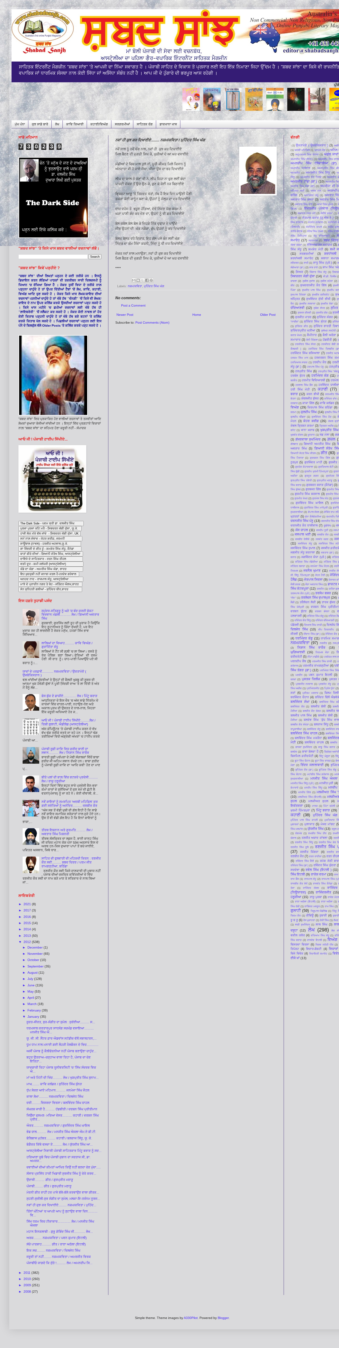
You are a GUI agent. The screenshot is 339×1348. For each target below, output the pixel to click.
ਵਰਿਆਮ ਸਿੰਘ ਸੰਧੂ (320, 935)
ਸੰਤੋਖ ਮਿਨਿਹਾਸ (298, 235)
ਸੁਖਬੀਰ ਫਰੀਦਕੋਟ (321, 294)
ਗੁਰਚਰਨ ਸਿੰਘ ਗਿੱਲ (320, 457)
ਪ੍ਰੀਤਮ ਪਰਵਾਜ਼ (310, 693)
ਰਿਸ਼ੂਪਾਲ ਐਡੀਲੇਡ (319, 911)
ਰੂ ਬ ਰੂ (294, 920)
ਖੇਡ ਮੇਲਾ (324, 434)
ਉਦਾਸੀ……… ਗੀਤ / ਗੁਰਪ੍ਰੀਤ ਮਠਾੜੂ (50, 1180)
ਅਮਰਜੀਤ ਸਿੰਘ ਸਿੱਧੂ (318, 172)
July (30, 979)
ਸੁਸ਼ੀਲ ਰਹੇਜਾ (327, 281)
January (33, 1016)
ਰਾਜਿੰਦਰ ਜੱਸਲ (311, 888)
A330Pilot (191, 1318)
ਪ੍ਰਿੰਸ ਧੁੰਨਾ (329, 688)
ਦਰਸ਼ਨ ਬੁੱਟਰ (298, 611)
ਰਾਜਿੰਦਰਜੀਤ (323, 892)
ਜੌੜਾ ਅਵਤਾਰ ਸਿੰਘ (314, 584)
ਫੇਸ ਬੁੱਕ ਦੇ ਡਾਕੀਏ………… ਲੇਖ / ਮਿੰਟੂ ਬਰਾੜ (69, 696)
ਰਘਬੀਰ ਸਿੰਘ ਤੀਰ (317, 833)
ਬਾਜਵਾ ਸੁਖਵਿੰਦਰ (303, 747)
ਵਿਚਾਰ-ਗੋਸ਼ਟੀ (313, 949)
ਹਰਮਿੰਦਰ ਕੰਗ (320, 375)
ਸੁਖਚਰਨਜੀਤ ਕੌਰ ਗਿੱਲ (313, 285)
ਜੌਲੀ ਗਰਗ (295, 584)
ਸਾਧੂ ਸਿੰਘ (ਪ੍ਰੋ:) (322, 262)
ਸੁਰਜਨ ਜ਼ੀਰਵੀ (304, 312)
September (36, 966)
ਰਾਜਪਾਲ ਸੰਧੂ (310, 879)
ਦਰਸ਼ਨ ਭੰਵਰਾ (322, 611)
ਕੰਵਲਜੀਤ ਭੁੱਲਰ (310, 398)
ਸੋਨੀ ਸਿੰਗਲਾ (312, 339)
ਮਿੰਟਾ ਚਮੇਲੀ (329, 805)
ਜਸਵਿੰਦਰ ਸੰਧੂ (305, 543)
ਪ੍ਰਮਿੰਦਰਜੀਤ (312, 688)
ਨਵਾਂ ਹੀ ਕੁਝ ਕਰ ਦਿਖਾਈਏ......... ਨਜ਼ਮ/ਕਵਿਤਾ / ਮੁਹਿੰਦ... (61, 1205)
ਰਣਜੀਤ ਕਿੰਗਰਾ (309, 852)
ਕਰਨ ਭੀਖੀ (312, 394)
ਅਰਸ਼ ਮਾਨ (316, 190)
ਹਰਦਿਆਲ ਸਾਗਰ (299, 362)
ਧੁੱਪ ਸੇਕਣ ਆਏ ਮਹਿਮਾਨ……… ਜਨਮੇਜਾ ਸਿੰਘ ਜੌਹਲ (58, 1090)
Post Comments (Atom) (152, 322)
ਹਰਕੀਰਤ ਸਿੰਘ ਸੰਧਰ (305, 344)
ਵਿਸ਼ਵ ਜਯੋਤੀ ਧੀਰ (324, 944)
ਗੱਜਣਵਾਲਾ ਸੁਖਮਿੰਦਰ (308, 439)
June (31, 985)
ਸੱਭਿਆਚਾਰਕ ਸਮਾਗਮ (319, 244)
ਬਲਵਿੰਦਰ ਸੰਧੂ (314, 729)
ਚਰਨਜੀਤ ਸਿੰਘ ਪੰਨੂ (302, 521)
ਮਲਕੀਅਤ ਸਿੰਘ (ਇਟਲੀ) (310, 796)
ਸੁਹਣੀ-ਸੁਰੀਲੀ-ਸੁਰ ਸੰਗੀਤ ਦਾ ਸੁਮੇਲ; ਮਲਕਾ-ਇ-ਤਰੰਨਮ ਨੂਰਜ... (63, 1198)
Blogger (223, 1318)
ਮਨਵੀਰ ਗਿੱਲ (304, 792)
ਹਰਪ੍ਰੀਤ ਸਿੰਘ (303, 371)
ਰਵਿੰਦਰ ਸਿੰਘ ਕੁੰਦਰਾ (324, 865)
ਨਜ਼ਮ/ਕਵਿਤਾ (135, 286)
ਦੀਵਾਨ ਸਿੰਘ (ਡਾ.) (312, 634)
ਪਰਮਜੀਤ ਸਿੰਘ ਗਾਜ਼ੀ (322, 661)
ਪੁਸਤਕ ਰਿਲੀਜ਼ (311, 679)
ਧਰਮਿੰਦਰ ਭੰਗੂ (304, 638)
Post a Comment (133, 305)
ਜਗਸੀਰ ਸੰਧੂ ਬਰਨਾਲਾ (303, 552)
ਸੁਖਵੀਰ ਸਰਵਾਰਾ (307, 303)
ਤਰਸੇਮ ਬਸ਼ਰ (323, 593)
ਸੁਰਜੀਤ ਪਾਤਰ (303, 317)
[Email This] (133, 280)
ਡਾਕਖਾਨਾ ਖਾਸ (168, 124)
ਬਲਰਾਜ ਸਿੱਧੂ (321, 724)
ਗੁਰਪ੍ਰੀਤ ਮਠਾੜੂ (324, 480)
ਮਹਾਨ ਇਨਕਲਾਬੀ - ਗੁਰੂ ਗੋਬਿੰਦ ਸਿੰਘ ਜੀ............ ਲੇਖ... (60, 1231)
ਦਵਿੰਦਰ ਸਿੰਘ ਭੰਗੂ (315, 616)
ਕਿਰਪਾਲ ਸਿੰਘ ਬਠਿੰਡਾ (320, 407)
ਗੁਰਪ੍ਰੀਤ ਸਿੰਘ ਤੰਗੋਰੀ (301, 480)
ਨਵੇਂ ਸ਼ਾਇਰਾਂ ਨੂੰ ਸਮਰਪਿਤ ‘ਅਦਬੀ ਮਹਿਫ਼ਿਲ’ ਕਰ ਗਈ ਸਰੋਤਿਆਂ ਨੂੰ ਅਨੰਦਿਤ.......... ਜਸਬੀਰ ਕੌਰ (70, 803)
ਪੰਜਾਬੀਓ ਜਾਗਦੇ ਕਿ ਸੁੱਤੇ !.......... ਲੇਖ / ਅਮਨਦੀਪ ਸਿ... (59, 1263)
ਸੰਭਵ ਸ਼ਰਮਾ (296, 244)
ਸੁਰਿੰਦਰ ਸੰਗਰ (325, 317)
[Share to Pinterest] (151, 280)
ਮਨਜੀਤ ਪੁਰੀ (326, 783)
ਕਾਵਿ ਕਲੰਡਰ (327, 403)
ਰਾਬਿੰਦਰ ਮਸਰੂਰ (312, 906)
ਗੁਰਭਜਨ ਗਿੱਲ (313, 489)
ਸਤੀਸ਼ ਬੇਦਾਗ (297, 231)
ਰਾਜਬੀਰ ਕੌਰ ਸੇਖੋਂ (299, 883)
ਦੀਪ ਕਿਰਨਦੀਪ (326, 629)
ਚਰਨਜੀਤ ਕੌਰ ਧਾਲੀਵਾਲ (304, 525)
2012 (28, 942)
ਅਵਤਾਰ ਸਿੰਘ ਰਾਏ (303, 204)
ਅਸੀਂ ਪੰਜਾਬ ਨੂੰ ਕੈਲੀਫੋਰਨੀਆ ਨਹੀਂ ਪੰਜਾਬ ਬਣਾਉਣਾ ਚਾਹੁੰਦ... (61, 1051)
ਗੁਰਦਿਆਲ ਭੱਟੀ (325, 466)
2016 (28, 917)
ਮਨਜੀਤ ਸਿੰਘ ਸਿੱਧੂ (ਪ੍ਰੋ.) (302, 783)
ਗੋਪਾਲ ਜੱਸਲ (313, 512)
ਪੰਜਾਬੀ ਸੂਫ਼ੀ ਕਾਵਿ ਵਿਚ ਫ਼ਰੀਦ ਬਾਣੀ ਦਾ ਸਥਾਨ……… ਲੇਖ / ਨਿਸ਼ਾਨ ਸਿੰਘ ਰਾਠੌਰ (65, 751)
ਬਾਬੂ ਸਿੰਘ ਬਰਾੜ (326, 747)
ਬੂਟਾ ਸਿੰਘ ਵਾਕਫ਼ (323, 760)
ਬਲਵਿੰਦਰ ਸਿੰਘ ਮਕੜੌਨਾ (308, 738)
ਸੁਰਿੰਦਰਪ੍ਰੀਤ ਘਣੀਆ (303, 330)
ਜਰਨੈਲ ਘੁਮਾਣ (312, 570)
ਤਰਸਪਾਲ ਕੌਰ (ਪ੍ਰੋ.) (300, 593)
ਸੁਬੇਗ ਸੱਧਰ (319, 308)
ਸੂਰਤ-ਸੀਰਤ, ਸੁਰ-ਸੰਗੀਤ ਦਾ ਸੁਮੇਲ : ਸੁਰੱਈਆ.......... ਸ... (61, 1022)
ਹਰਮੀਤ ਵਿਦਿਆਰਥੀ (313, 380)
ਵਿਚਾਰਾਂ (333, 949)
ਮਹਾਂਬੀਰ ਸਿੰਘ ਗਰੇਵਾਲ (318, 774)
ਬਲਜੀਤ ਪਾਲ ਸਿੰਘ (301, 715)
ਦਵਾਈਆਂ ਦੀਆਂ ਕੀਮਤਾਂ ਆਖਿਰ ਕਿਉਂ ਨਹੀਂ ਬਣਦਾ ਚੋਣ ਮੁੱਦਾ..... (64, 1167)
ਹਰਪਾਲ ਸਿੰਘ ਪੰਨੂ (315, 366)
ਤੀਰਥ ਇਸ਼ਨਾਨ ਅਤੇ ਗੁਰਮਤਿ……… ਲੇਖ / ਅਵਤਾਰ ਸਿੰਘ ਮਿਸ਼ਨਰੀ (67, 832)
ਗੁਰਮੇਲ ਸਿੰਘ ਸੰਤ (320, 498)
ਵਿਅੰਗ (332, 939)
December (35, 947)
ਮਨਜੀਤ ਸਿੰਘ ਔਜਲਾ (324, 778)
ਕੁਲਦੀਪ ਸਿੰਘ (309, 412)
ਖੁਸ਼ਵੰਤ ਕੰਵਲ (297, 434)
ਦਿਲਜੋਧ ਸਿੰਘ (299, 629)
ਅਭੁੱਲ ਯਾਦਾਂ (331, 154)
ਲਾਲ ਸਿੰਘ (321, 924)
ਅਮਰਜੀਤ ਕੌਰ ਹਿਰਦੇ (310, 177)
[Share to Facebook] (147, 280)
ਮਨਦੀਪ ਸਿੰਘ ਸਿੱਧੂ (313, 787)
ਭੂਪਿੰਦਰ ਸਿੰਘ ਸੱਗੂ (327, 769)
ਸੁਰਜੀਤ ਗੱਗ (322, 312)
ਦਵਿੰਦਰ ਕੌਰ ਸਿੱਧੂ (302, 620)
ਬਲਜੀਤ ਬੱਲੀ (318, 706)
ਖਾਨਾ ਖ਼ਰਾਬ (307, 430)
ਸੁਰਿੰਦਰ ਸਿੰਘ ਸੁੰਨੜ (315, 321)
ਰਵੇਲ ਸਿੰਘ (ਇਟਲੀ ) (318, 870)
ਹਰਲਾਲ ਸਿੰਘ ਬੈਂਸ (304, 385)
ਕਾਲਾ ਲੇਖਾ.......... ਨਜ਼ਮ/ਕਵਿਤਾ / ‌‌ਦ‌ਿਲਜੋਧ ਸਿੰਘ (55, 1096)
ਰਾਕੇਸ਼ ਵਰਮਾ (318, 874)
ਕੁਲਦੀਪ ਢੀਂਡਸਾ (298, 416)
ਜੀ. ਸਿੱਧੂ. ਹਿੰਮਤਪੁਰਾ (300, 575)
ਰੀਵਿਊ (310, 915)
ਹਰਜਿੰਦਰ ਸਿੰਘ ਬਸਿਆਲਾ (305, 353)
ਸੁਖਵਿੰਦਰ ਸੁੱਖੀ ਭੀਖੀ (318, 299)
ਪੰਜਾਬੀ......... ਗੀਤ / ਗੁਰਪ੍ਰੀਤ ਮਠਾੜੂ (49, 1186)
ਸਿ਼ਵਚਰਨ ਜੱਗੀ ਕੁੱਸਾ (303, 276)
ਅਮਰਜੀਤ (295, 172)
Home (196, 314)
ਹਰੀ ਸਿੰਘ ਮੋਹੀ (300, 389)
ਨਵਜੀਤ (323, 643)
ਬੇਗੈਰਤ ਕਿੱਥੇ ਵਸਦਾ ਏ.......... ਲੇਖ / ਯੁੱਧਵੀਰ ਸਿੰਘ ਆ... (60, 1144)
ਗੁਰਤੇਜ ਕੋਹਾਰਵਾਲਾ (304, 466)
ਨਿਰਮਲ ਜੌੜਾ (322, 652)
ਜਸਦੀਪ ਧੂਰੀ (322, 530)
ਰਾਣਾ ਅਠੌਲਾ (327, 901)
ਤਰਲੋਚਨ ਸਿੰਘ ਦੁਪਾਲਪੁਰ (315, 597)
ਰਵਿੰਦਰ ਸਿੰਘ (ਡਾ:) (300, 865)
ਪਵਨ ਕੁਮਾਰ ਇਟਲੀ (320, 675)
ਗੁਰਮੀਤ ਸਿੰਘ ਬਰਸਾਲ (307, 494)
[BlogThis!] (138, 280)
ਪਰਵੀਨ (299, 675)
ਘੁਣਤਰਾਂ (295, 516)
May (31, 991)
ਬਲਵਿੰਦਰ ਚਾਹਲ (314, 742)
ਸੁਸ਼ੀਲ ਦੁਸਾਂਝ (309, 281)
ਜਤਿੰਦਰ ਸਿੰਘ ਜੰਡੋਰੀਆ (306, 561)
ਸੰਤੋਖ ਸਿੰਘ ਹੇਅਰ (315, 231)
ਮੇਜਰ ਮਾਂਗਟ (328, 824)
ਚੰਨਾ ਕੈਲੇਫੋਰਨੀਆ (313, 516)
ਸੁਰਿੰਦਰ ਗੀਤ (301, 326)
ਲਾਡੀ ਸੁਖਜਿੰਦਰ (302, 924)
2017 (28, 910)
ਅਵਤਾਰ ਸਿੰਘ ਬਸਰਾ (302, 199)
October (33, 960)
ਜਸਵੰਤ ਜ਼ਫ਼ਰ (322, 539)
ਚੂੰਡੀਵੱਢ (327, 525)
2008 (28, 1291)
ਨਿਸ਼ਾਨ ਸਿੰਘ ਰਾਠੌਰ (311, 647)
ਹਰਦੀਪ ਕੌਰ (319, 362)
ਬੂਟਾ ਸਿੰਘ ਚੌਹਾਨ (302, 760)
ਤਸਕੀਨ (320, 588)
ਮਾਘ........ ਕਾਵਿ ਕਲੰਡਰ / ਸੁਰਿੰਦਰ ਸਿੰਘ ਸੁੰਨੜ (54, 1084)
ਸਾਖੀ (306, 262)
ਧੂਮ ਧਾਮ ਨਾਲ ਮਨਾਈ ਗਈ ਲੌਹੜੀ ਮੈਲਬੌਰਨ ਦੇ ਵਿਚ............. (62, 1044)
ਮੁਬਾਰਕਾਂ (295, 824)
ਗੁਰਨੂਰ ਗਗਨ (312, 475)
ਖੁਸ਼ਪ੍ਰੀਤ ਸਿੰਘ (329, 430)
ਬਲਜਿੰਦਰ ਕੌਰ (298, 706)
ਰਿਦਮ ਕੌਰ (296, 915)
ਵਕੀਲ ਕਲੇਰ (298, 935)
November (35, 953)
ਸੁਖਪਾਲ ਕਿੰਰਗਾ (298, 294)
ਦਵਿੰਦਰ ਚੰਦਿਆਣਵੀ (324, 620)
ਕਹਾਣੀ (323, 389)
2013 (28, 935)
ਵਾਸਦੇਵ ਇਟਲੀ (314, 940)
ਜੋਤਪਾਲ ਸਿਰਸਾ (313, 579)
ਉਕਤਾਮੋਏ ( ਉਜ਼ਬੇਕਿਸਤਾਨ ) (312, 145)
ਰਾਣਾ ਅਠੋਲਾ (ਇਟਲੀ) (305, 901)
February (34, 1010)
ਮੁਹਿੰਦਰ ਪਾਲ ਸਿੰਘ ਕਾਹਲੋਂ (304, 820)
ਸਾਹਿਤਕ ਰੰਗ (145, 124)
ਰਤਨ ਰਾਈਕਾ (315, 856)
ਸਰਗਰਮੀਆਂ (122, 124)
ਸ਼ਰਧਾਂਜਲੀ (330, 253)
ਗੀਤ (324, 453)
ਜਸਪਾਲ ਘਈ (302, 534)
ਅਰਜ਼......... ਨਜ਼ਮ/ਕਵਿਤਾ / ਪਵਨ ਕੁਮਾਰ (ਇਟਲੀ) (57, 1238)
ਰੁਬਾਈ (323, 915)
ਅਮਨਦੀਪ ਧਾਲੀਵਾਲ (300, 168)
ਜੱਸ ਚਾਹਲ (301, 530)
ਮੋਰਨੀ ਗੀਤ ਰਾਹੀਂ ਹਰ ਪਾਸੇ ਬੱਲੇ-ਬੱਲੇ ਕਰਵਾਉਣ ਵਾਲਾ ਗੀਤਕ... (63, 1192)
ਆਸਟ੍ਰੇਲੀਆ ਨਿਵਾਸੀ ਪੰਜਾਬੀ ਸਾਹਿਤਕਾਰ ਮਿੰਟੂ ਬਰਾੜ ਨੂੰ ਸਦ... (64, 1151)
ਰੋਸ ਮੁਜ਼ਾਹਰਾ (309, 920)
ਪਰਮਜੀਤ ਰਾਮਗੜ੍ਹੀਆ (316, 665)
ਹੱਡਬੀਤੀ (327, 339)
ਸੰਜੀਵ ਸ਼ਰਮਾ (327, 213)
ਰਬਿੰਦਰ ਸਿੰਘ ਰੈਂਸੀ (305, 861)
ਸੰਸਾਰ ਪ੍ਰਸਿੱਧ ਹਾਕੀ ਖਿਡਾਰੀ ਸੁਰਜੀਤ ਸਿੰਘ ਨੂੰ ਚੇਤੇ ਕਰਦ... (61, 1173)
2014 (28, 929)
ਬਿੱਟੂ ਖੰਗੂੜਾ (324, 756)
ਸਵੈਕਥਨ (295, 262)
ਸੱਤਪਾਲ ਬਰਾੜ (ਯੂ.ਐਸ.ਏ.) (318, 217)
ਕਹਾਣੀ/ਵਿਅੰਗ (99, 124)
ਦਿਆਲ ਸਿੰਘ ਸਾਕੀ (313, 625)
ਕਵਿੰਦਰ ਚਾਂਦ (330, 398)
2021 (28, 904)
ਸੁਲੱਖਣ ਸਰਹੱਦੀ (328, 330)
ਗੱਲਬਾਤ (294, 444)
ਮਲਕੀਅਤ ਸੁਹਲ (318, 801)
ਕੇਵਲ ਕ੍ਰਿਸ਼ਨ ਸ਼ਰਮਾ (302, 425)
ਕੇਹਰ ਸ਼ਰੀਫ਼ (311, 421)
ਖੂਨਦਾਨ (311, 434)
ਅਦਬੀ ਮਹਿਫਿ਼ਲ (301, 150)
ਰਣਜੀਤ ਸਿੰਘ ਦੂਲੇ (300, 847)
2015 (28, 923)
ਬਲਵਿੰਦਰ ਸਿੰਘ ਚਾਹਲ (304, 733)
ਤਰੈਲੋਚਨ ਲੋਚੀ (308, 602)
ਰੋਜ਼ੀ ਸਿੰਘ (324, 920)
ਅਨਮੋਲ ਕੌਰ (319, 150)
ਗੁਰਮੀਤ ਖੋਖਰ (300, 498)
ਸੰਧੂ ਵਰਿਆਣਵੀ (322, 235)
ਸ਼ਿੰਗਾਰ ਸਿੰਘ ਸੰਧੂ (318, 272)
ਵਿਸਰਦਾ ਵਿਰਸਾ (300, 944)
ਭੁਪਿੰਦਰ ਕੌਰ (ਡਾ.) (304, 769)
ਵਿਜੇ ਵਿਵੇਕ (297, 953)
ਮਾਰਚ (315, 805)
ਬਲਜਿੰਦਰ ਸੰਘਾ (300, 702)
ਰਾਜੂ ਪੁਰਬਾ (316, 897)
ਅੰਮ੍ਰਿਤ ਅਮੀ (297, 190)
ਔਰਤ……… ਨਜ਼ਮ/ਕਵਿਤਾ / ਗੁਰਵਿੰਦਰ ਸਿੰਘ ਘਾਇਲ (58, 1125)
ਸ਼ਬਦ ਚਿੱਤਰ (331, 240)
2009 (28, 1285)
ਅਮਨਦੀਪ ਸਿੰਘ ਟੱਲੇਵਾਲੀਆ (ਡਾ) (314, 163)
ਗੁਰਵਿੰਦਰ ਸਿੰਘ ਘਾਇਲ (309, 503)
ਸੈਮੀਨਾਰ (312, 335)
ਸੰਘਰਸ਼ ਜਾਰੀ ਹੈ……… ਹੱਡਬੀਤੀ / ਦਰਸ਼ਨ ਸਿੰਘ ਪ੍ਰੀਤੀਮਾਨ (62, 1109)
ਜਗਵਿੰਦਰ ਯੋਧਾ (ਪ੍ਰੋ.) (313, 557)
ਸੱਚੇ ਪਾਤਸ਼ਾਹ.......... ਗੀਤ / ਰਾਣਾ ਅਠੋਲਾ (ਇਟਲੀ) (56, 1244)
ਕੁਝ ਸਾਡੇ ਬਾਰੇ (40, 124)
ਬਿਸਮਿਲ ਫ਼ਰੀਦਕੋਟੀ (302, 756)
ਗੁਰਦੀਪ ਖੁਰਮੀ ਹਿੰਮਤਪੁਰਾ (316, 471)
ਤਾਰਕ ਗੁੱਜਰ (328, 602)
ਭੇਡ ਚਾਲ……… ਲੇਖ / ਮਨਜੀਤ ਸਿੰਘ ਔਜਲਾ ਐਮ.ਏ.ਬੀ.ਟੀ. (61, 1132)
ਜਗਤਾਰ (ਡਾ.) (327, 552)
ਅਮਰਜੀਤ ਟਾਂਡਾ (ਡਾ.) (304, 181)
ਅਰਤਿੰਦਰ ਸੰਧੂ (311, 195)
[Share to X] (142, 280)
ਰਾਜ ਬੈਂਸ (295, 879)
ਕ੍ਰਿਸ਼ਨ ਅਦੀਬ (326, 425)
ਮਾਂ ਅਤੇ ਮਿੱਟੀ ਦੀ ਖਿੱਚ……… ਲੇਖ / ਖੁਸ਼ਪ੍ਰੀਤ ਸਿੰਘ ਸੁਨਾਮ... (63, 1077)
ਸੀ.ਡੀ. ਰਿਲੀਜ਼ (329, 276)
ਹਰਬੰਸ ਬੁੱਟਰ (298, 375)
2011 (27, 1272)
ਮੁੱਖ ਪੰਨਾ (20, 124)
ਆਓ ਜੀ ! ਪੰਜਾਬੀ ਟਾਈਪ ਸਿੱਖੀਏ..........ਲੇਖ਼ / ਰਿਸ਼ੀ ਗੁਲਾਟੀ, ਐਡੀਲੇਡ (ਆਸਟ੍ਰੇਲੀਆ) (68, 722)
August (33, 972)
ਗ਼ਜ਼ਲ (331, 439)
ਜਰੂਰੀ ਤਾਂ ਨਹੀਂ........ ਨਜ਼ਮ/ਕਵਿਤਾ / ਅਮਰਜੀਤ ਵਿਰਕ (59, 1257)
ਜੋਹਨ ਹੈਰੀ (320, 575)
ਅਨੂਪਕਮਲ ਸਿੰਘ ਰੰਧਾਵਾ (307, 154)
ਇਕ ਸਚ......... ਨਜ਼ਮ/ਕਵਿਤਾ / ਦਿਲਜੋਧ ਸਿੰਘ (53, 1250)
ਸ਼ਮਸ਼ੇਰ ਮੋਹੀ (315, 249)
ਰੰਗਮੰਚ (298, 833)
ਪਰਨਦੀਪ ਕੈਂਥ (298, 661)
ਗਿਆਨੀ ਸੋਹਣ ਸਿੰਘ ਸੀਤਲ (303, 453)
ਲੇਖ (57, 124)
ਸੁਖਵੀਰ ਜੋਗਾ (327, 303)
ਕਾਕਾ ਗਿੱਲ (308, 403)
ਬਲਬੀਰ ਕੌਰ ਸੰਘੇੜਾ (300, 724)
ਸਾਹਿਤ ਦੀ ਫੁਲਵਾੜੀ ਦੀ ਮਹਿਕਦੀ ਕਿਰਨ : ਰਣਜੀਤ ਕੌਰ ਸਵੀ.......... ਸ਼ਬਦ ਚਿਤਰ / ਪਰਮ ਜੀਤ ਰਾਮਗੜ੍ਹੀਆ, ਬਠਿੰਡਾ (71, 862)
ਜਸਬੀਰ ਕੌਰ (323, 534)
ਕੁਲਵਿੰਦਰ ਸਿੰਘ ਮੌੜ (321, 416)
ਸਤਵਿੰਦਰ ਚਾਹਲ (314, 226)
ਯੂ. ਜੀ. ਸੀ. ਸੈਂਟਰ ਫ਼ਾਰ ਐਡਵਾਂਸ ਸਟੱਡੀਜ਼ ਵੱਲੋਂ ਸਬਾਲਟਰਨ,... (62, 1038)
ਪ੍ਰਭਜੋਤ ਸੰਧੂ (324, 684)
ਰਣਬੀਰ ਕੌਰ (297, 856)
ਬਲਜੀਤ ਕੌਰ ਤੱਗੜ (312, 710)
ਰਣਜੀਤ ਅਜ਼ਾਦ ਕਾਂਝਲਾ (315, 838)
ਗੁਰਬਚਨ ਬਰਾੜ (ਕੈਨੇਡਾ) (319, 485)
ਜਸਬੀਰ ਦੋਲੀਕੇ (302, 539)
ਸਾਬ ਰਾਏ (313, 267)
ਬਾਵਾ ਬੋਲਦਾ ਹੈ (310, 751)
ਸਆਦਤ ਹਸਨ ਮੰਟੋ (306, 213)
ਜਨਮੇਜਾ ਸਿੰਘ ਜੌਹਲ (319, 566)
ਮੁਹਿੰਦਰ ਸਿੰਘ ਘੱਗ (154, 286)
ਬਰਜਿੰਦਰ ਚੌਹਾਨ (300, 697)
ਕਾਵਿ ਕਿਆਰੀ (74, 124)
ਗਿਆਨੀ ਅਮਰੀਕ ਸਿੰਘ (317, 444)
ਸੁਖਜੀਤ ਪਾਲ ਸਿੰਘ (311, 290)
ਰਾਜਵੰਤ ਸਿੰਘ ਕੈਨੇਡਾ (323, 883)
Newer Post (124, 314)
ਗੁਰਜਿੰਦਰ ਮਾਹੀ (313, 462)
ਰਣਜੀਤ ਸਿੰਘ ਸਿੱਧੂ (304, 842)
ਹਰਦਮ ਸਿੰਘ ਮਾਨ (299, 357)
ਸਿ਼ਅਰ (299, 272)
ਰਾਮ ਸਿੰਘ (329, 906)
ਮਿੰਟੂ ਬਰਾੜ (323, 810)
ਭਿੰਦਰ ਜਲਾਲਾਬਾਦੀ (312, 765)
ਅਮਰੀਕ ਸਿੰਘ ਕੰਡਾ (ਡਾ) (303, 186)
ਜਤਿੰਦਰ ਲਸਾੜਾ (298, 566)
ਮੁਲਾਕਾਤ (309, 824)
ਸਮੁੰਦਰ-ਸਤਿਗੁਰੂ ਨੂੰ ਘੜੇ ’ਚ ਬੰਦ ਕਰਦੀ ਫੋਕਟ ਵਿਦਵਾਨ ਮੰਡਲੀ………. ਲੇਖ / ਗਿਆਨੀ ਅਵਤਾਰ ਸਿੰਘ (70, 615)
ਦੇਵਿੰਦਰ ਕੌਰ (331, 634)
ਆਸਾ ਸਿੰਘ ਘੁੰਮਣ (325, 204)
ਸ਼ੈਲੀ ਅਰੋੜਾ (329, 335)
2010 (28, 1279)
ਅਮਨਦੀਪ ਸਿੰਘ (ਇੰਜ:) (302, 159)
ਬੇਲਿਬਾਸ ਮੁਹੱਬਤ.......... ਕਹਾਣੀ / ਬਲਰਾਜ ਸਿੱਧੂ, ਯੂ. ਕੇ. (59, 1138)
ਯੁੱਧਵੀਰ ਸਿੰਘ (316, 829)
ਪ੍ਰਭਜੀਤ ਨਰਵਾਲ (304, 684)
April (31, 997)
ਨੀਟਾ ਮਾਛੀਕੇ (313, 656)
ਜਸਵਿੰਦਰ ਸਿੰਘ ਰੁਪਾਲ (303, 548)
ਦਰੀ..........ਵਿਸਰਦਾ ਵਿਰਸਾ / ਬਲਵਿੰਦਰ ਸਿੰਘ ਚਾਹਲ (58, 1103)
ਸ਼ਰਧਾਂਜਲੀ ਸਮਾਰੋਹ (302, 258)
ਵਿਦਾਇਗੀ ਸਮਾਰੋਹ (318, 953)
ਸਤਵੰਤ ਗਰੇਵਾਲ (315, 222)
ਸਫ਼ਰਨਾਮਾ (313, 240)
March (32, 1004)
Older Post (268, 314)
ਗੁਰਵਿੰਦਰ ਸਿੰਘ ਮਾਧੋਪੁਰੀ (315, 507)
